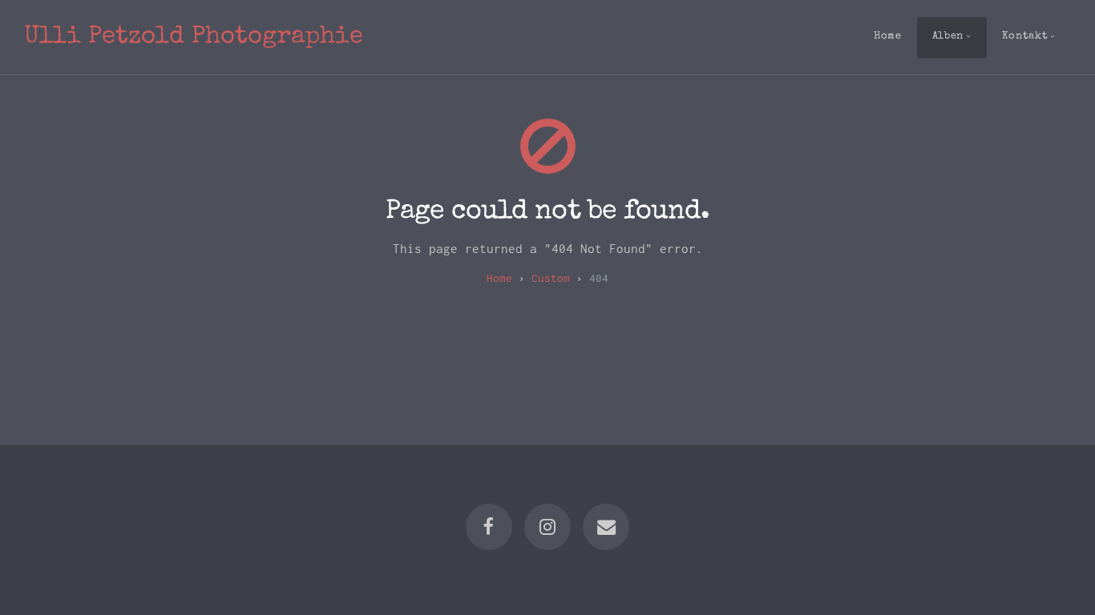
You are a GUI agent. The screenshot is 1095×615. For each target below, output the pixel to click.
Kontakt (1025, 36)
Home (888, 36)
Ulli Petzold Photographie (193, 37)
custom (550, 277)
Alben (948, 36)
